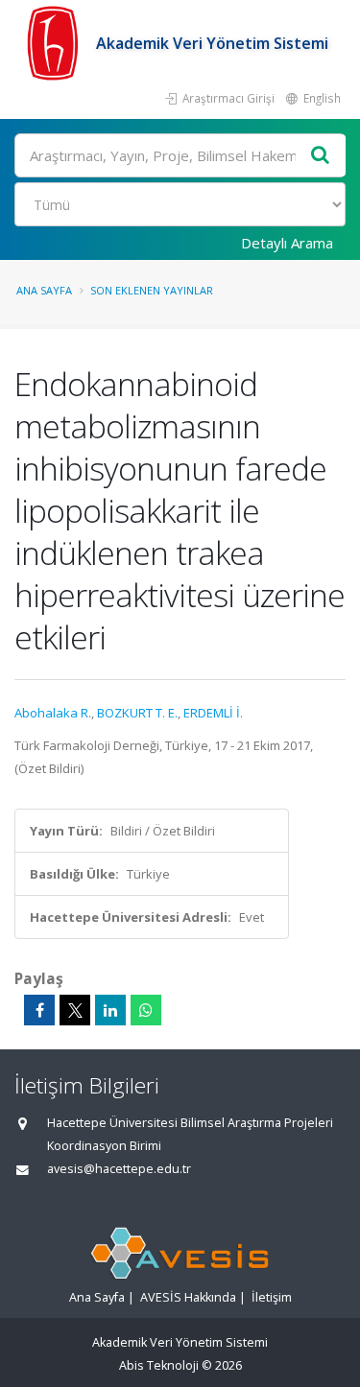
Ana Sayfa (44, 290)
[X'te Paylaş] (75, 1010)
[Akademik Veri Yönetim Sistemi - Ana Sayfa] (55, 43)
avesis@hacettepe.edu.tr (119, 1169)
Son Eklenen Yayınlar (151, 290)
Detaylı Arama (287, 242)
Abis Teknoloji (159, 1365)
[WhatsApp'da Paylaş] (146, 1010)
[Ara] (321, 155)
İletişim (272, 1297)
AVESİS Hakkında (188, 1297)
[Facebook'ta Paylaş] (39, 1010)
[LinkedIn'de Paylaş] (110, 1010)
